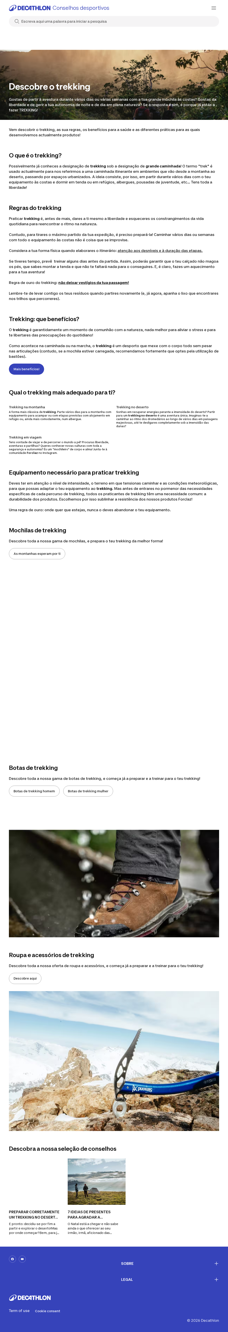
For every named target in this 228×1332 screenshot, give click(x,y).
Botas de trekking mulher (88, 791)
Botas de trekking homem (34, 791)
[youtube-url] (22, 1259)
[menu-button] (213, 8)
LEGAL (127, 1279)
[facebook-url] (12, 1259)
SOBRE (127, 1263)
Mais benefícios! (26, 369)
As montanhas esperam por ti (37, 553)
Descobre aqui (25, 978)
